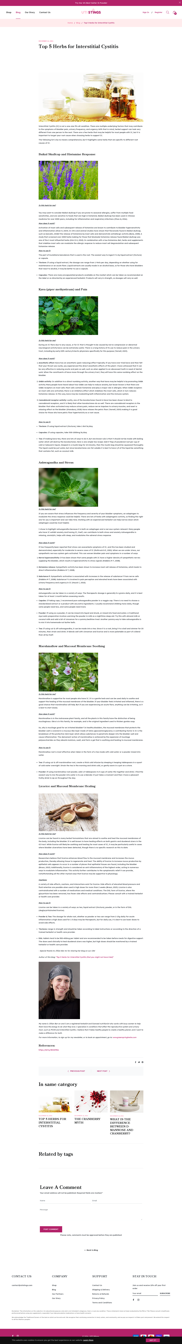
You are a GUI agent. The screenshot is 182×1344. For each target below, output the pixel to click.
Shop (54, 1285)
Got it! (153, 1340)
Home (70, 23)
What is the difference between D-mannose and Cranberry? (121, 1126)
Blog (78, 23)
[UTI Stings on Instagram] (138, 1299)
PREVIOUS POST (77, 1071)
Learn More (88, 1340)
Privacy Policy (98, 1298)
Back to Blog (92, 1250)
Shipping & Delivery (101, 1290)
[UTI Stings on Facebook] (133, 1299)
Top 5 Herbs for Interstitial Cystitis (52, 1123)
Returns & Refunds (100, 1294)
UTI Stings (94, 1336)
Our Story (56, 1298)
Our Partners (57, 1294)
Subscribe (165, 1293)
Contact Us (97, 1285)
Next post (102, 1071)
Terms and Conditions (102, 1303)
